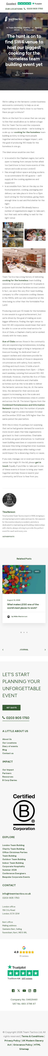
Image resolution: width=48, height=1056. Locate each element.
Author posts (8, 537)
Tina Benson (27, 73)
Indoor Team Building (13, 863)
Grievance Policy (22, 1044)
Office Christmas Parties (14, 852)
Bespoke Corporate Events (16, 877)
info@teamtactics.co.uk (16, 893)
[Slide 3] (26, 632)
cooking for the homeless (27, 132)
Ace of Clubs (8, 341)
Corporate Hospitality (13, 866)
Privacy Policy (12, 1040)
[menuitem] (14, 9)
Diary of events (10, 746)
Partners (6, 773)
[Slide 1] (21, 632)
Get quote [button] (11, 708)
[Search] (33, 19)
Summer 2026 (9, 870)
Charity (26, 27)
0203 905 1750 (35, 8)
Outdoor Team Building (14, 859)
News (37, 571)
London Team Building (13, 845)
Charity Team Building (13, 849)
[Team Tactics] (14, 18)
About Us (7, 739)
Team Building (15, 27)
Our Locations (14, 9)
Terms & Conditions (32, 1036)
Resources (7, 776)
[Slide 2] (24, 632)
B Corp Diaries (9, 780)
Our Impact (8, 769)
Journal (24, 650)
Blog (4, 750)
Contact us (7, 753)
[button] (42, 18)
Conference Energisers (14, 873)
